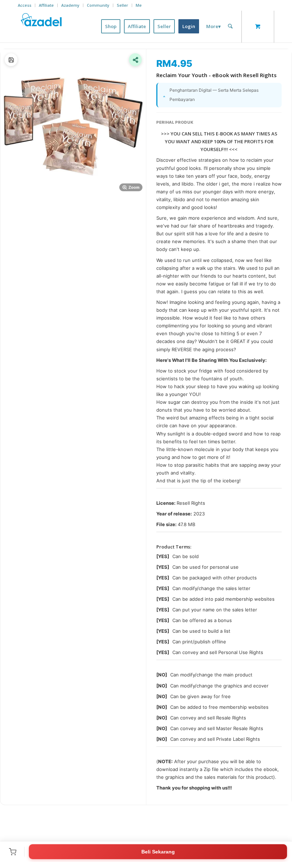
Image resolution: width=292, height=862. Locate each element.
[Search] (230, 26)
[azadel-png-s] (42, 26)
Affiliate (46, 5)
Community (98, 5)
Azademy (70, 5)
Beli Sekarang (158, 852)
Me (139, 5)
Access (24, 5)
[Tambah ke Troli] (12, 851)
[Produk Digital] (11, 59)
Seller (122, 5)
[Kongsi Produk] (135, 59)
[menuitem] (26, 5)
